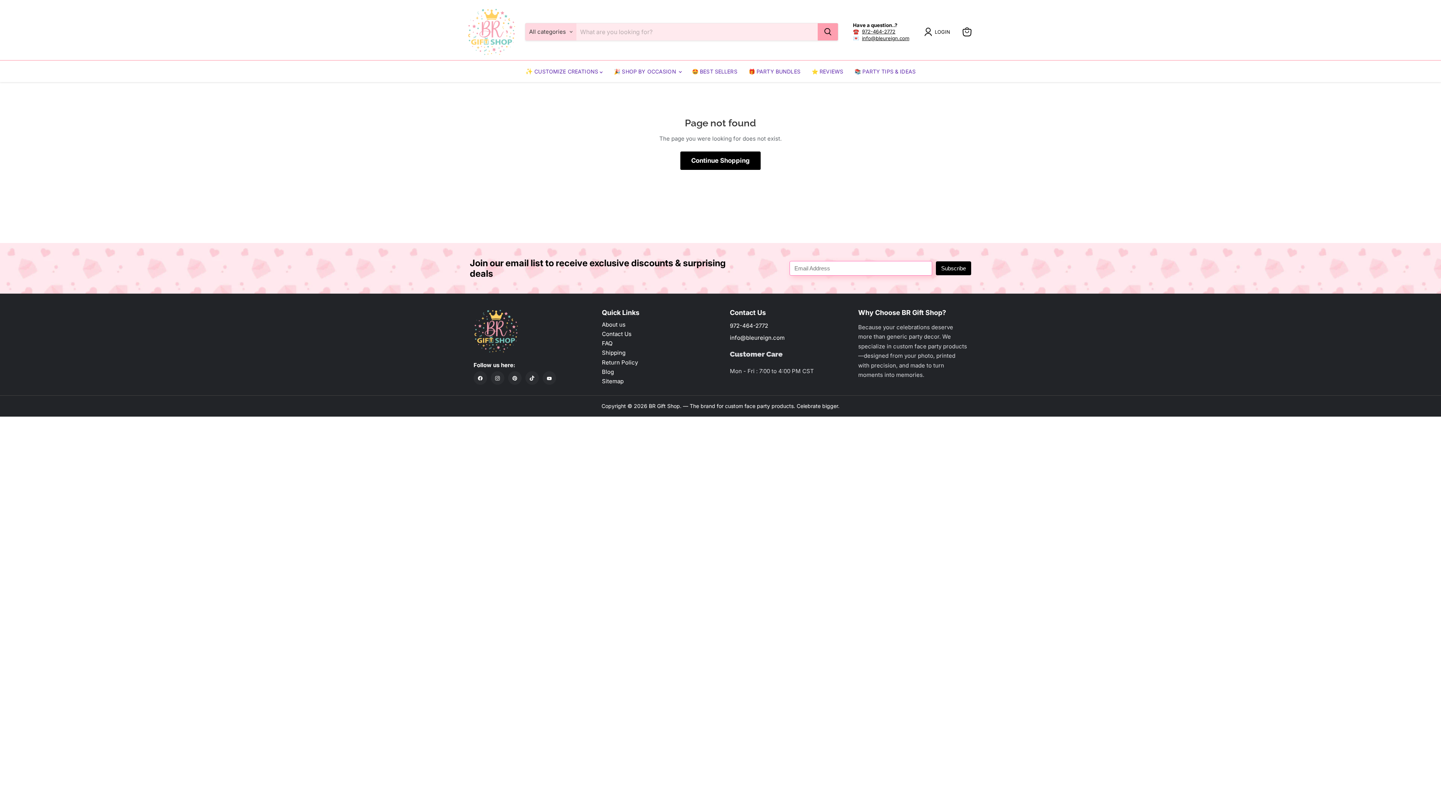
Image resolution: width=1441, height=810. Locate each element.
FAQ (607, 343)
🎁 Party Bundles (774, 71)
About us (614, 324)
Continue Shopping (720, 160)
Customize (550, 71)
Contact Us (617, 334)
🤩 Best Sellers (714, 71)
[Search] (828, 31)
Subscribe (953, 268)
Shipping (614, 352)
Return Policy (620, 362)
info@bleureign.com (885, 38)
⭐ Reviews (827, 71)
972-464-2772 (878, 31)
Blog (608, 371)
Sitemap (613, 381)
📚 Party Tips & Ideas (885, 71)
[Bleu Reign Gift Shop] (491, 32)
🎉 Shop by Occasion (646, 71)
